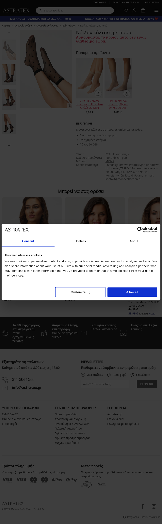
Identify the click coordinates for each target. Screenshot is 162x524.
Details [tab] (81, 241)
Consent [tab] (28, 241)
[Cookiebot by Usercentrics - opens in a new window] (140, 230)
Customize (78, 292)
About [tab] (134, 241)
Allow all (132, 292)
